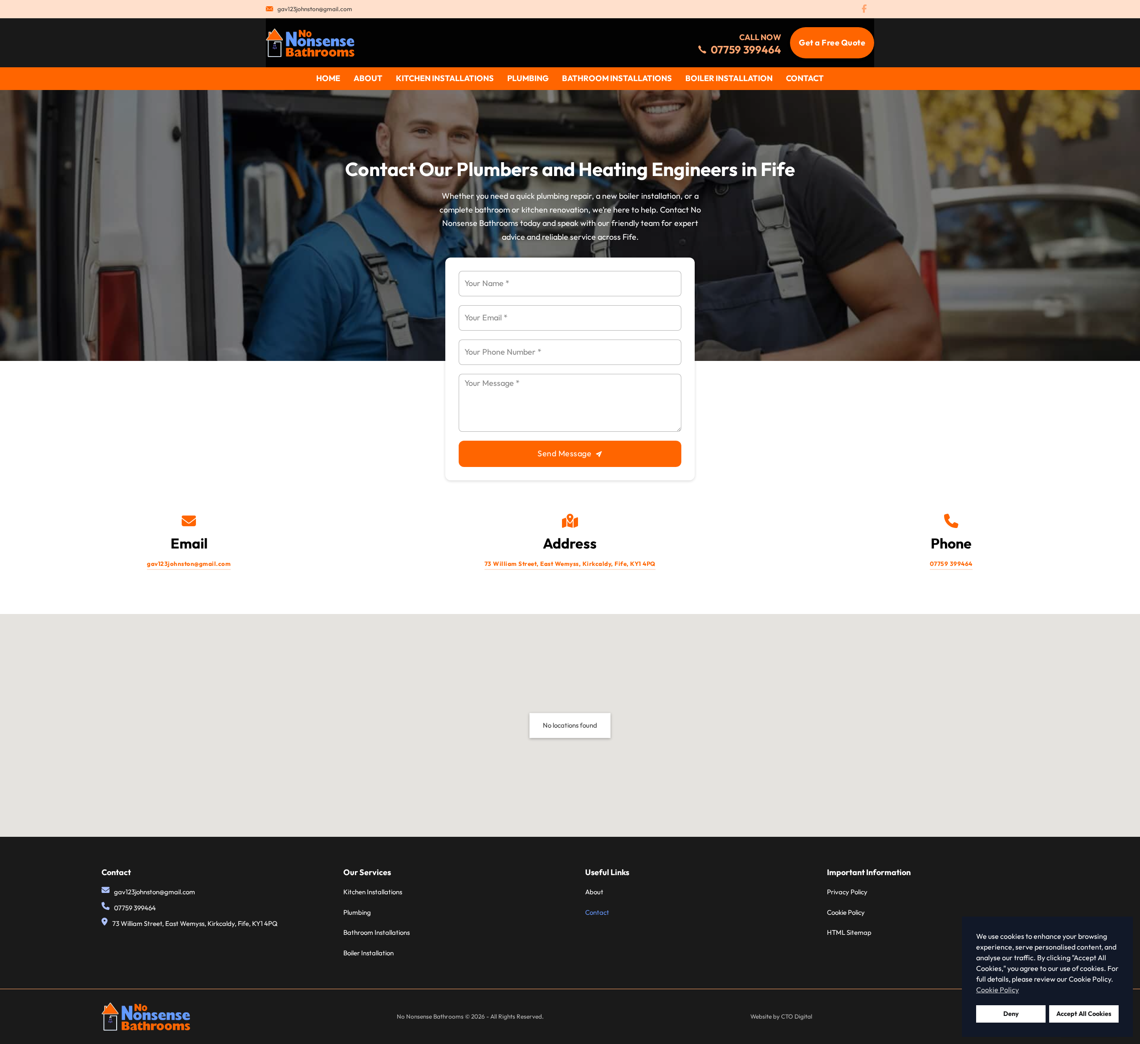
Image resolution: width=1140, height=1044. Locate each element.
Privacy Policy (847, 892)
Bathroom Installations (617, 78)
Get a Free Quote (832, 42)
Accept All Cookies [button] (1084, 1014)
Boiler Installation (729, 78)
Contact (805, 78)
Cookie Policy (846, 912)
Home (328, 78)
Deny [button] (1011, 1014)
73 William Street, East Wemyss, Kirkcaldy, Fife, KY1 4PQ (570, 564)
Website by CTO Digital (781, 1016)
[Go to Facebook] (864, 9)
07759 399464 (951, 564)
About (368, 78)
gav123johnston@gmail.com (314, 9)
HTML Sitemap (849, 932)
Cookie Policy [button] (997, 989)
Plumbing (528, 78)
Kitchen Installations (445, 78)
